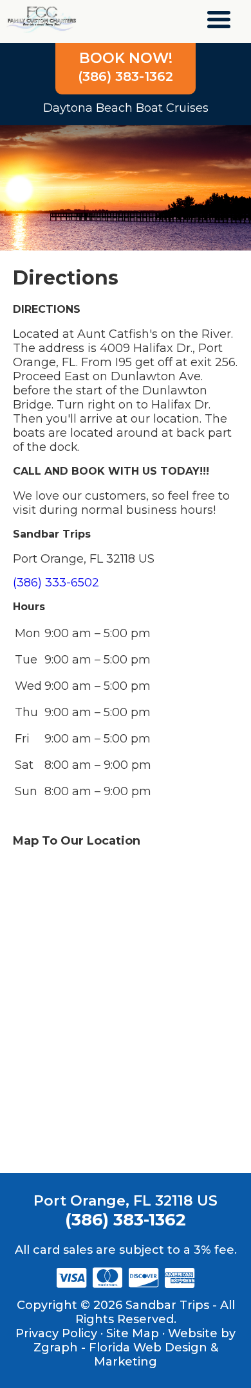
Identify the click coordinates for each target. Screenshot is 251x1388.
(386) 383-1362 (125, 66)
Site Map (132, 1333)
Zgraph (55, 1347)
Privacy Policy (56, 1333)
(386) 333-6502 (56, 582)
